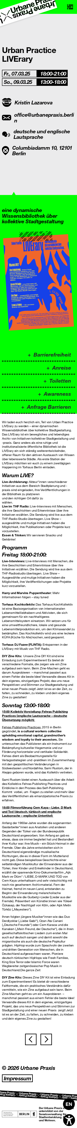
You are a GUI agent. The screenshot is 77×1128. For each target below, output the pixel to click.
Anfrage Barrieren (49, 406)
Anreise (61, 367)
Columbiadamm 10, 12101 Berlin (42, 150)
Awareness (57, 393)
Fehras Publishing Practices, (21, 727)
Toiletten (60, 380)
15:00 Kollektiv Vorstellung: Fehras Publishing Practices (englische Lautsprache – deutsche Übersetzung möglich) (35, 716)
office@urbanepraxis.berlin (44, 117)
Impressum (17, 1078)
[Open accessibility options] (69, 1120)
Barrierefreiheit (52, 354)
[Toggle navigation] (70, 7)
